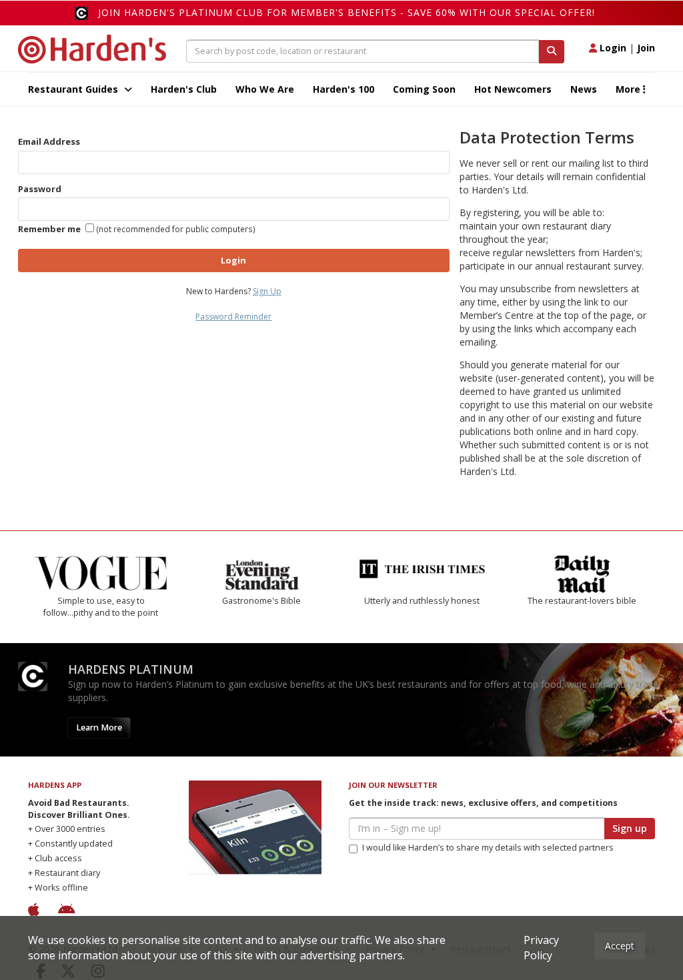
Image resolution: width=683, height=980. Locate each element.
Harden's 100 (343, 89)
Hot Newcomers (513, 89)
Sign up (629, 828)
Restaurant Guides (74, 89)
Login (611, 47)
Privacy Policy (541, 948)
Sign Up (267, 291)
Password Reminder (233, 316)
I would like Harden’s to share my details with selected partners (488, 847)
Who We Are (264, 89)
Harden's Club (184, 89)
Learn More (99, 727)
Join (646, 47)
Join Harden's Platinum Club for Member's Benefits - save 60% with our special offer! (346, 12)
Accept (619, 945)
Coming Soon (424, 89)
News (583, 89)
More (629, 89)
